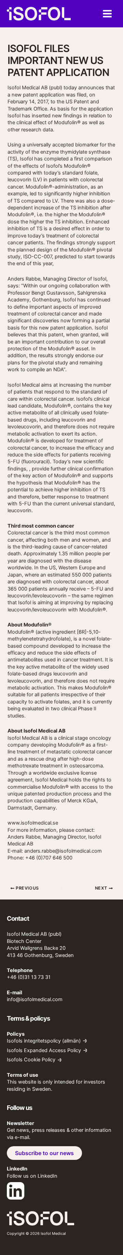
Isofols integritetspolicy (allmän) (44, 1041)
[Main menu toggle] (107, 14)
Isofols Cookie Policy (31, 1059)
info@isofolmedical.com (35, 999)
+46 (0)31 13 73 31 (29, 977)
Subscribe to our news (44, 1153)
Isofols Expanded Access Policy (44, 1050)
